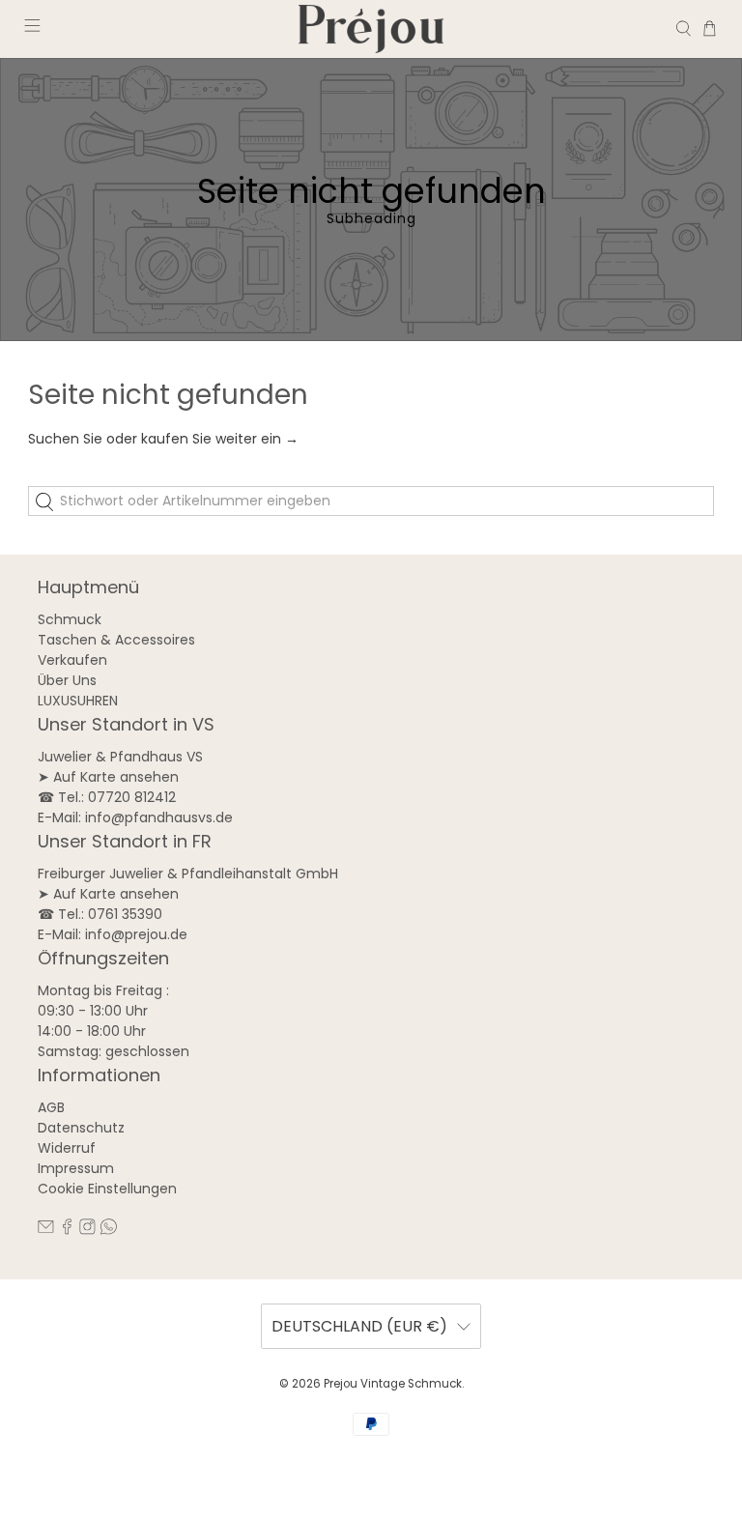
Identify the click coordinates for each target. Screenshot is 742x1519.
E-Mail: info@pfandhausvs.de (135, 817)
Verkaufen (72, 660)
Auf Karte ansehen (116, 777)
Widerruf (67, 1148)
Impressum (76, 1168)
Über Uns (67, 680)
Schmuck (69, 619)
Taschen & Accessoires (116, 639)
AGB (51, 1107)
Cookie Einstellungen (107, 1188)
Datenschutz (81, 1127)
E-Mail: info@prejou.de (112, 934)
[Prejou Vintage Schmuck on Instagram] (87, 1230)
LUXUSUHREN (78, 700)
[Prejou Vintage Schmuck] (371, 29)
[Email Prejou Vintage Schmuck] (46, 1230)
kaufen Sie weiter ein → (220, 438)
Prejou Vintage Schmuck (393, 1383)
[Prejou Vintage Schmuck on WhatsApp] (108, 1230)
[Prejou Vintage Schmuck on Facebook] (67, 1230)
